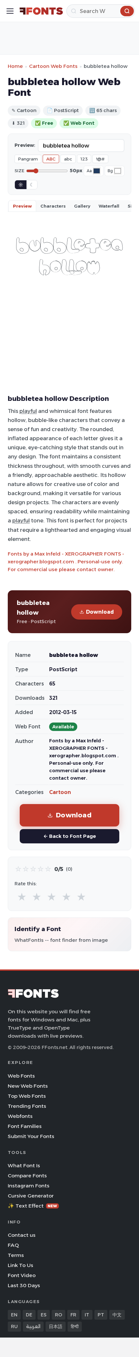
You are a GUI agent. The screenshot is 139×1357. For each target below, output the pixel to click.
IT (87, 1315)
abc (68, 158)
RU (14, 1326)
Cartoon (60, 792)
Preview (22, 206)
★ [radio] (22, 897)
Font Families (25, 1126)
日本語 (55, 1326)
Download (100, 612)
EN (14, 1315)
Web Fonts (21, 1076)
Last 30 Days (24, 1285)
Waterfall (109, 206)
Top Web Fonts (27, 1096)
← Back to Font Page (69, 836)
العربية (33, 1326)
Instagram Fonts (28, 1186)
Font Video (22, 1275)
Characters (53, 206)
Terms (16, 1255)
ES (44, 1315)
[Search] (127, 11)
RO (58, 1315)
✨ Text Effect (32, 1206)
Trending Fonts (27, 1106)
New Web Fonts (28, 1086)
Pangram (28, 158)
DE (29, 1315)
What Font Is (24, 1165)
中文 (117, 1315)
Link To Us (20, 1265)
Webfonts (20, 1116)
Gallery (82, 206)
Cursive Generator (31, 1196)
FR (73, 1315)
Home (15, 66)
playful (28, 411)
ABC (51, 158)
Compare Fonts (27, 1175)
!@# (100, 158)
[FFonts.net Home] (41, 11)
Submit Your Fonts (31, 1136)
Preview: (25, 145)
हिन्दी (75, 1326)
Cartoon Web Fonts (53, 66)
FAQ (13, 1245)
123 (84, 158)
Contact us (22, 1235)
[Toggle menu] (10, 11)
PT (101, 1315)
